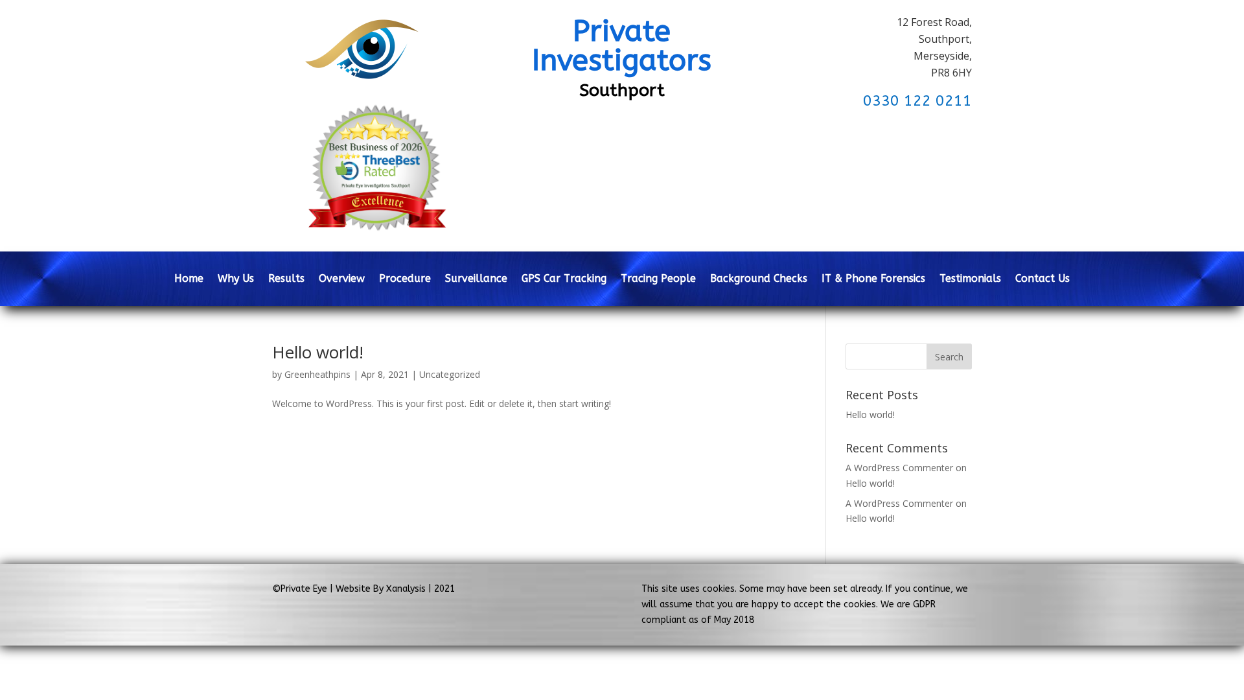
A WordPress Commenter (899, 503)
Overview (342, 279)
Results (286, 279)
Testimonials (970, 279)
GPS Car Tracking (564, 279)
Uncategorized (449, 374)
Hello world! (317, 352)
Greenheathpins (317, 374)
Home (188, 279)
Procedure (405, 279)
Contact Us (1042, 279)
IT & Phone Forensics (873, 279)
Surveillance (476, 279)
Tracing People (658, 279)
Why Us (236, 279)
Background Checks (758, 279)
